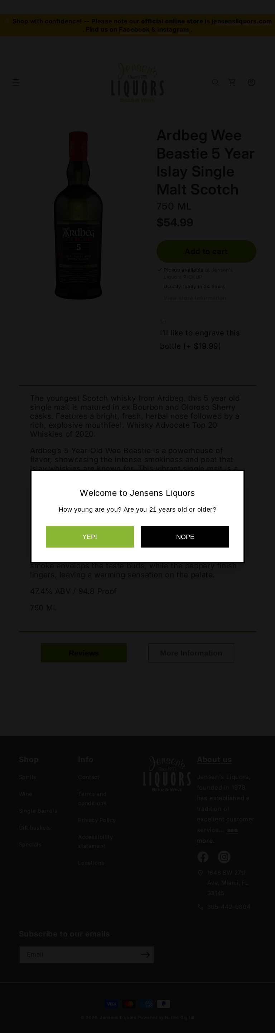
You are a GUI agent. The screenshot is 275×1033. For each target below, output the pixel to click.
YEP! (89, 536)
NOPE (185, 536)
